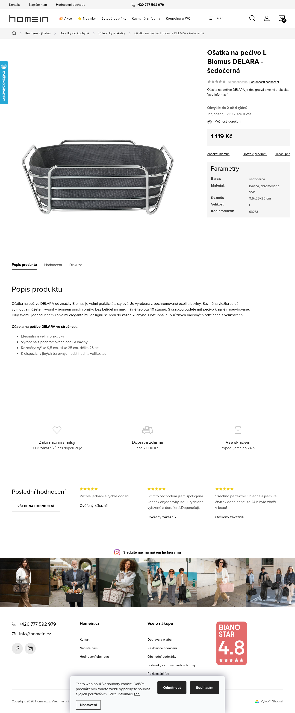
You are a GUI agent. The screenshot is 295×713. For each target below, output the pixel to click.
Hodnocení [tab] (53, 264)
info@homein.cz (35, 633)
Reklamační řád (158, 674)
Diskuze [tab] (75, 264)
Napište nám (38, 4)
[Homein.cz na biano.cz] (231, 643)
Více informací (217, 94)
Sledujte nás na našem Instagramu (152, 552)
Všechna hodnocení (36, 506)
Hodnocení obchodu (70, 4)
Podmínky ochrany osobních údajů (172, 665)
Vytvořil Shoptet (272, 701)
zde (137, 693)
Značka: (218, 154)
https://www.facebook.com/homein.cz (17, 648)
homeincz (30, 648)
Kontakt (14, 4)
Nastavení (88, 704)
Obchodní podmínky (162, 656)
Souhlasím (204, 687)
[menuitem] (65, 18)
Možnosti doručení (228, 121)
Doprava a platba (159, 639)
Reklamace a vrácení (162, 648)
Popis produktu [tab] (24, 264)
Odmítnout (172, 687)
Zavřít (232, 152)
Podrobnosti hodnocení (264, 81)
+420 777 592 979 (37, 624)
